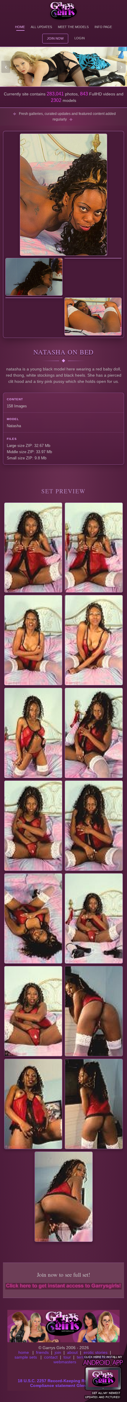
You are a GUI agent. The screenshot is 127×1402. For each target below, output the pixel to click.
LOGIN (79, 38)
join (58, 1352)
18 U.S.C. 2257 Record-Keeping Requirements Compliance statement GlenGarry (64, 1383)
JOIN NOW (55, 38)
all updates (41, 27)
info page (103, 27)
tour (67, 1357)
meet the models (73, 27)
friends (42, 1352)
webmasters (64, 1361)
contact (51, 1357)
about (72, 1352)
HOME (20, 27)
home (23, 1352)
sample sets (25, 1357)
